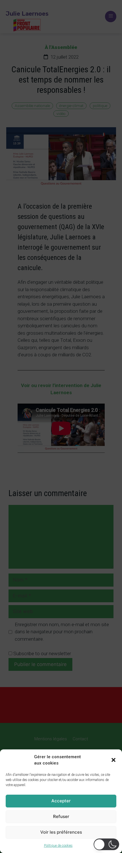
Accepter (61, 800)
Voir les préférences (61, 832)
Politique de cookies (58, 846)
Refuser (61, 816)
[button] (113, 760)
